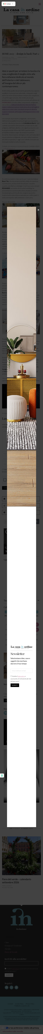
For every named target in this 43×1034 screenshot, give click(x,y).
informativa (21, 676)
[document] (21, 517)
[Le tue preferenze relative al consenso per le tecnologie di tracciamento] (2, 775)
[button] (38, 210)
